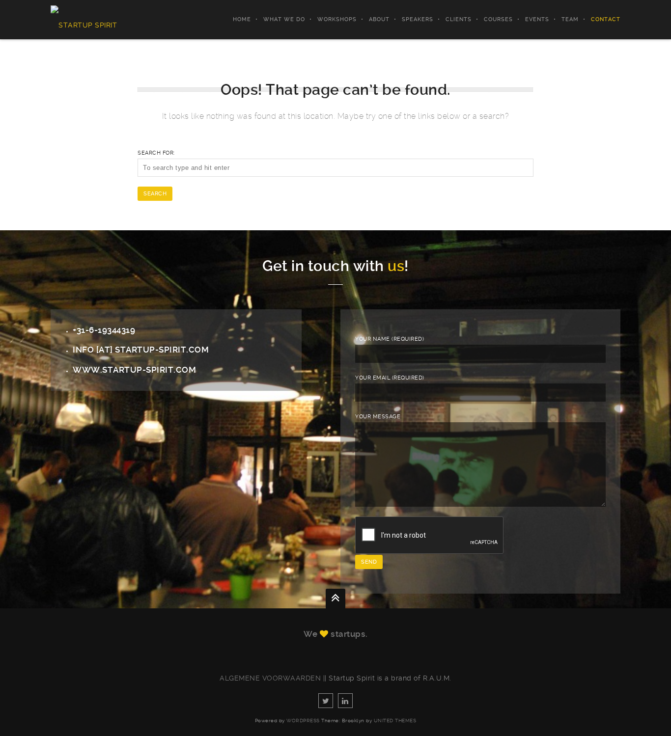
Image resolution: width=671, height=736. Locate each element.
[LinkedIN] (345, 700)
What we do (284, 19)
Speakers (417, 19)
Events (537, 19)
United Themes (395, 720)
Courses (498, 19)
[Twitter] (325, 700)
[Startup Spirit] (84, 20)
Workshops (337, 19)
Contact (605, 19)
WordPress (303, 720)
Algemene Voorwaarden (270, 678)
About (379, 19)
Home (242, 19)
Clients (459, 19)
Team (570, 19)
